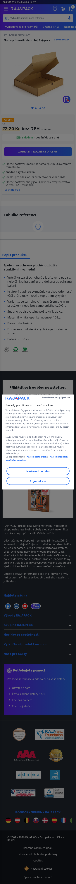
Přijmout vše (38, 481)
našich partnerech (37, 456)
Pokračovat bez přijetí (54, 397)
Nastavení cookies (38, 471)
